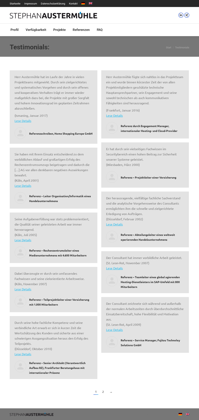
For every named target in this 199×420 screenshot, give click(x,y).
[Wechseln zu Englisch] (90, 3)
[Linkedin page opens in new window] (180, 15)
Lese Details (23, 121)
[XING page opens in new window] (186, 15)
